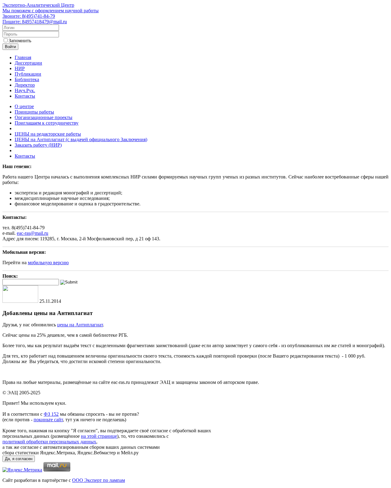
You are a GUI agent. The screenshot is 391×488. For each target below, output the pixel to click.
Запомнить (20, 40)
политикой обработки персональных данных (49, 441)
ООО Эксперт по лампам (98, 480)
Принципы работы (34, 111)
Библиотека (27, 79)
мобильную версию (48, 262)
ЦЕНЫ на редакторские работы (48, 134)
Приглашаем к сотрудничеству (47, 123)
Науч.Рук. (25, 90)
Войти (10, 46)
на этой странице (99, 436)
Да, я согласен (18, 458)
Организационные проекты (43, 117)
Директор (25, 85)
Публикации (28, 74)
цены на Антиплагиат (80, 324)
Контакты (25, 96)
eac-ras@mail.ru (32, 233)
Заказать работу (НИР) (38, 145)
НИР (20, 68)
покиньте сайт (48, 419)
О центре (24, 106)
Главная (23, 57)
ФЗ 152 (51, 414)
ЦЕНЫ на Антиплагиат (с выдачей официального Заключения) (81, 139)
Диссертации (28, 63)
